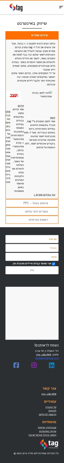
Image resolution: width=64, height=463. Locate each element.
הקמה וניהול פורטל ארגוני (42, 435)
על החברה (50, 407)
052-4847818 (43, 354)
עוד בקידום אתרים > (44, 195)
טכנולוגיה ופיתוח (47, 427)
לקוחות (52, 411)
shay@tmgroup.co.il (47, 358)
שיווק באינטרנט (47, 431)
